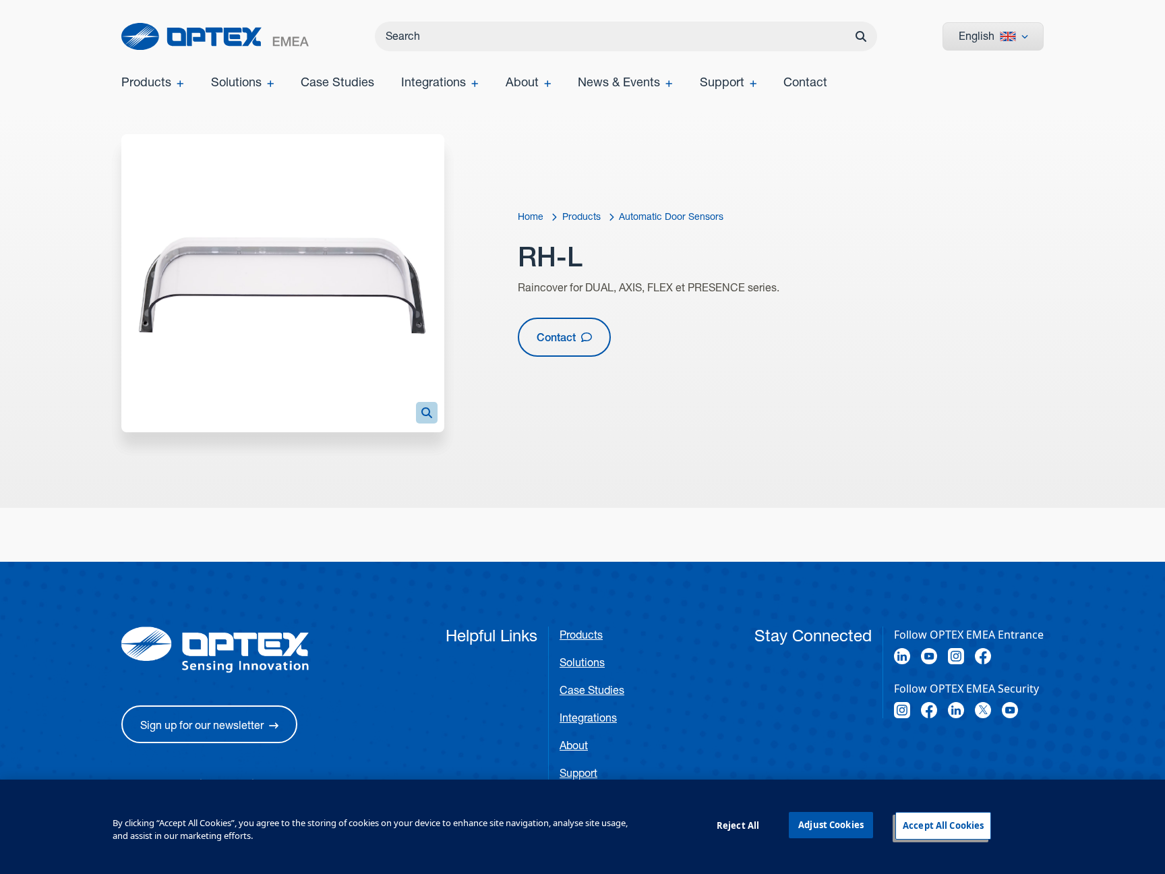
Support (578, 773)
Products (581, 635)
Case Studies (592, 690)
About (574, 745)
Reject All (738, 825)
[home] (215, 36)
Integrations (588, 718)
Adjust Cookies (831, 825)
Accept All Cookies (943, 825)
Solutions (582, 662)
